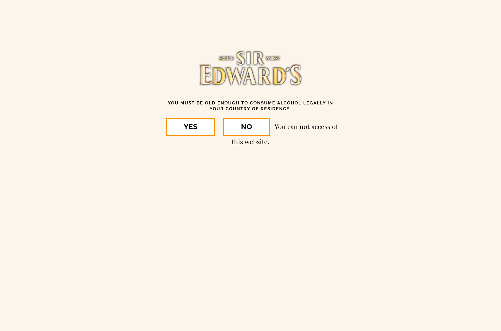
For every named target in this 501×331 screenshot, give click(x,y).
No (246, 127)
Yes (190, 127)
